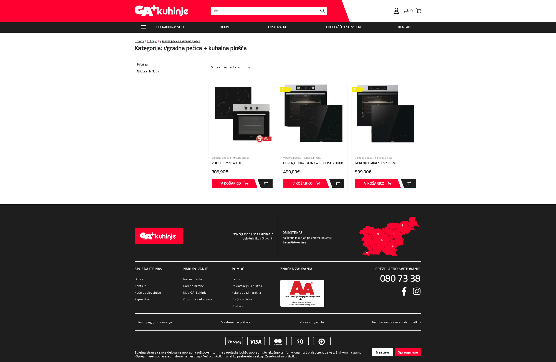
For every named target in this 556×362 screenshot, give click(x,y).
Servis (236, 279)
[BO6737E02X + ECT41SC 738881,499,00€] (314, 113)
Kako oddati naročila (246, 292)
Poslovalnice (278, 27)
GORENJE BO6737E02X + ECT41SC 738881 (313, 163)
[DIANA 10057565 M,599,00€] (385, 113)
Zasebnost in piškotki (236, 322)
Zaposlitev (142, 299)
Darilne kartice (193, 285)
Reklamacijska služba (247, 285)
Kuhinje (225, 27)
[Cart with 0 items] (418, 10)
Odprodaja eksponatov (200, 299)
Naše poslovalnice (148, 292)
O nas (139, 279)
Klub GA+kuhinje (195, 292)
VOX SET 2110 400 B (226, 163)
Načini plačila (192, 279)
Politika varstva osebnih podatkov (396, 322)
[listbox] (238, 67)
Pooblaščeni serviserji (344, 27)
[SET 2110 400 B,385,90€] (242, 113)
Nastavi (382, 352)
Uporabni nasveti (170, 27)
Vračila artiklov (242, 299)
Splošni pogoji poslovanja (153, 322)
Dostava (237, 306)
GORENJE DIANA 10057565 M (375, 163)
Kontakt (405, 27)
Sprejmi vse (408, 352)
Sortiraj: (216, 67)
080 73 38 (400, 278)
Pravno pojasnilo (312, 322)
